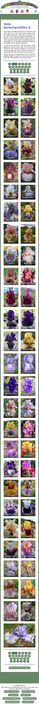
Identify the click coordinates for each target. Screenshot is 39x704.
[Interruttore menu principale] (35, 11)
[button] (1, 12)
